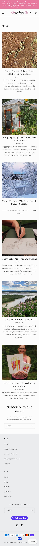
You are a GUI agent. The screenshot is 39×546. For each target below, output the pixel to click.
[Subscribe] (32, 425)
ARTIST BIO (8, 496)
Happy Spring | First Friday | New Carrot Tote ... (19, 139)
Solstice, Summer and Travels (19, 319)
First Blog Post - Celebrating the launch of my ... (19, 384)
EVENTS (7, 487)
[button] (2, 12)
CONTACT (7, 492)
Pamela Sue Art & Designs (16, 542)
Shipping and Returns (12, 459)
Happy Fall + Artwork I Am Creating (19, 258)
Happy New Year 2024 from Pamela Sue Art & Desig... (19, 202)
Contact (7, 463)
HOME (6, 477)
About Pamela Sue (10, 449)
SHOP (6, 482)
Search (6, 444)
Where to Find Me (10, 454)
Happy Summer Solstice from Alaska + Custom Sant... (19, 72)
